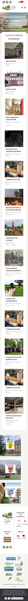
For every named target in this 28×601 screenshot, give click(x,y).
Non (9, 598)
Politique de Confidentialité (15, 584)
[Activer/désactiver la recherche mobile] (22, 7)
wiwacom (14, 586)
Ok (5, 598)
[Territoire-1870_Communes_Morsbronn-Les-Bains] (10, 483)
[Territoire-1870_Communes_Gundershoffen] (10, 459)
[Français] (20, 2)
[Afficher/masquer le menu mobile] (25, 7)
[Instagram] (7, 547)
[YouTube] (10, 547)
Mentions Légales (6, 584)
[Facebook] (4, 547)
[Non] (26, 595)
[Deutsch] (22, 2)
